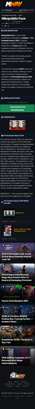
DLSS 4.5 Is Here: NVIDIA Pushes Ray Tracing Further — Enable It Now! (17, 319)
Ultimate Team (10, 384)
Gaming (23, 382)
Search (17, 386)
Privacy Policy (7, 396)
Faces (20, 15)
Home (10, 382)
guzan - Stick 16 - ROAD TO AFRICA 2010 (22, 230)
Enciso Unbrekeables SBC (15, 301)
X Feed (27, 384)
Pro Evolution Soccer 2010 (9, 15)
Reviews (9, 386)
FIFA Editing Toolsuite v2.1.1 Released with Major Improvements (16, 360)
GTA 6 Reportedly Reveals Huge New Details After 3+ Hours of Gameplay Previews (17, 277)
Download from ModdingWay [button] (17, 108)
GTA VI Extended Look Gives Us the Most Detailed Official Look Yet (16, 257)
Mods (16, 382)
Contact (25, 386)
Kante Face (20, 213)
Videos (19, 384)
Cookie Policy (19, 396)
